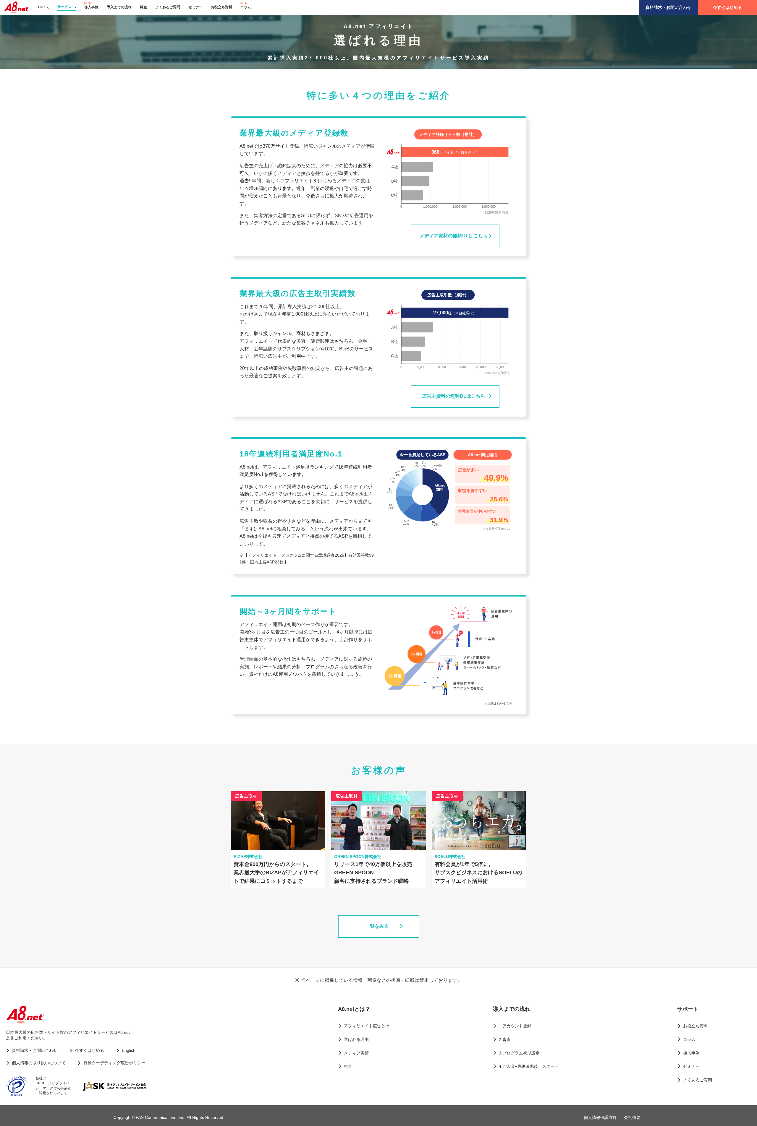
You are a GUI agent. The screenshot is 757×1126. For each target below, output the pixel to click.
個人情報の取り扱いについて (39, 1062)
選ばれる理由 (356, 1039)
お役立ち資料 (221, 7)
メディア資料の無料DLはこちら (454, 235)
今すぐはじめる (727, 7)
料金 (143, 7)
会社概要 (632, 1117)
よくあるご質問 (167, 7)
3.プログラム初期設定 (519, 1053)
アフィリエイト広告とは (366, 1025)
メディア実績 (356, 1053)
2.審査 (505, 1039)
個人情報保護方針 (600, 1117)
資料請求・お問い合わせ (668, 7)
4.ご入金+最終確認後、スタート (529, 1066)
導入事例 (91, 7)
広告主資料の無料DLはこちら (453, 396)
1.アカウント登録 (515, 1025)
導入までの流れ (119, 7)
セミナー (195, 7)
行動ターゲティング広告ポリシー (114, 1062)
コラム (245, 7)
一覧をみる (377, 926)
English (128, 1050)
